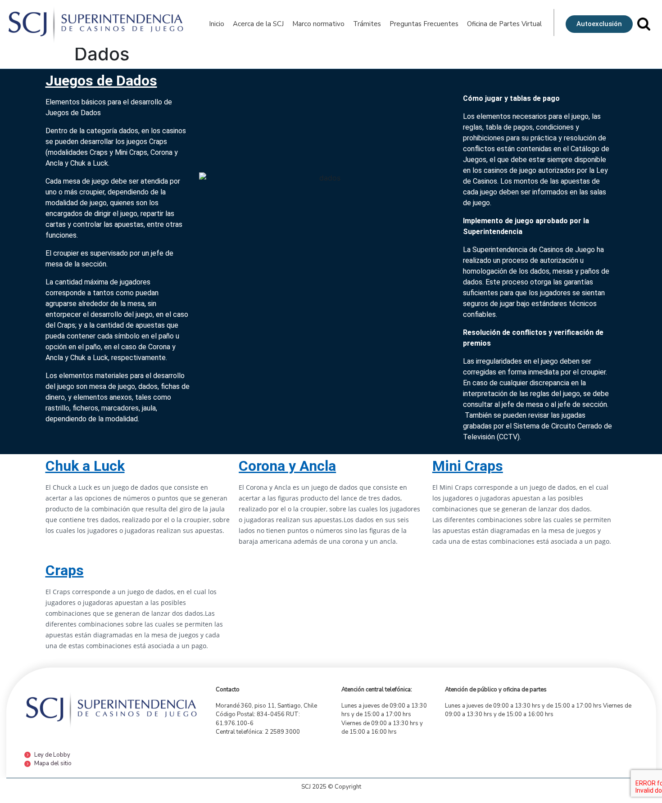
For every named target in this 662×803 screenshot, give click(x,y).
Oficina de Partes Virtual (504, 23)
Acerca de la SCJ (258, 23)
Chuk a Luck (85, 465)
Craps (64, 570)
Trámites (367, 23)
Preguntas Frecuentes (424, 23)
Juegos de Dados (101, 80)
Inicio (216, 23)
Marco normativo (318, 23)
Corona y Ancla (287, 465)
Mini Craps (467, 465)
